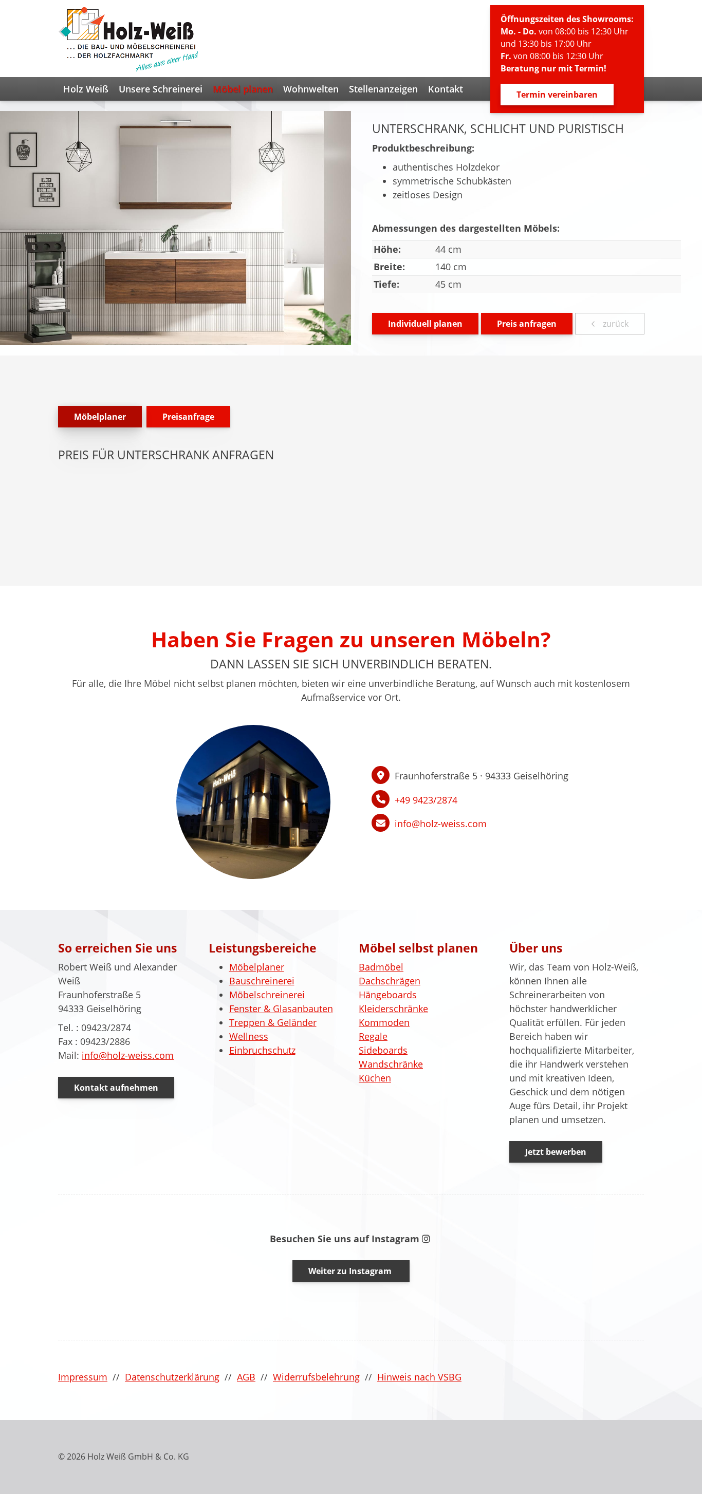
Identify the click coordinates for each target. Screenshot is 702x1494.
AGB (246, 1377)
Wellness (248, 1036)
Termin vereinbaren (557, 94)
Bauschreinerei (261, 981)
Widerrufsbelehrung (316, 1377)
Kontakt (445, 89)
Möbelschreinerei (267, 994)
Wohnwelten (311, 89)
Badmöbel (381, 967)
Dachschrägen (389, 981)
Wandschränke (391, 1064)
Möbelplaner (100, 416)
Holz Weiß (85, 89)
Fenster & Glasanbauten (281, 1008)
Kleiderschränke (393, 1008)
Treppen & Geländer (273, 1022)
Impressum (82, 1377)
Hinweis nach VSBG (419, 1377)
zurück (615, 323)
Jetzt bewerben (555, 1151)
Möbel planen (243, 89)
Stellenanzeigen (383, 89)
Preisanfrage (188, 416)
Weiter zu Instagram (351, 1271)
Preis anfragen (527, 323)
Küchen (375, 1078)
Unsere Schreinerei (160, 89)
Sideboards (383, 1050)
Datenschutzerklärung (172, 1377)
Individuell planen (425, 323)
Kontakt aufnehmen (116, 1087)
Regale (373, 1036)
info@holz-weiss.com (441, 823)
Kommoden (384, 1022)
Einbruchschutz (262, 1050)
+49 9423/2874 (426, 800)
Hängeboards (388, 994)
